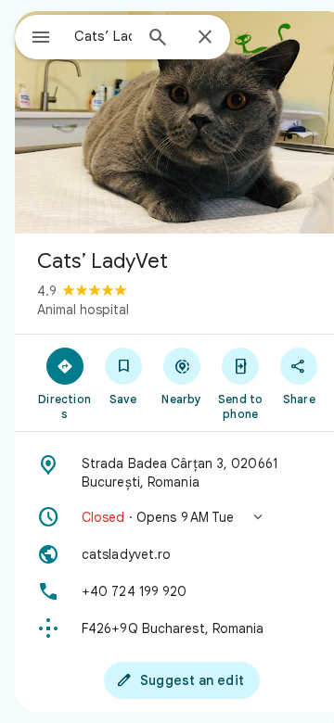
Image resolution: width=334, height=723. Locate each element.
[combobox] (103, 36)
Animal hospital (83, 309)
